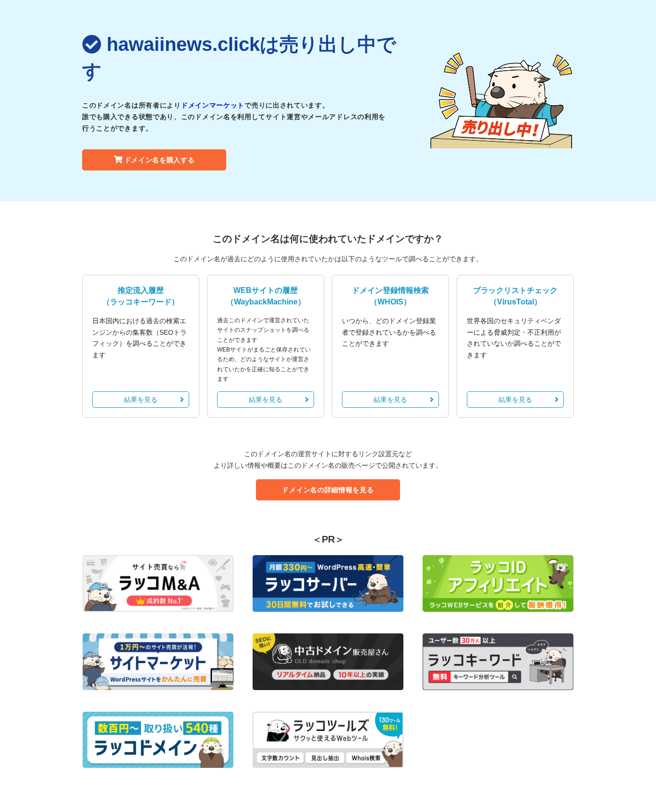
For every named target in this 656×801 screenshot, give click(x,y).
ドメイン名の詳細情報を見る (328, 490)
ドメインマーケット (212, 105)
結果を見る (141, 399)
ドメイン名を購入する (159, 160)
